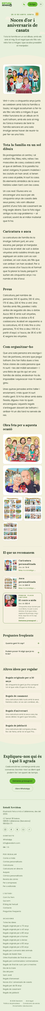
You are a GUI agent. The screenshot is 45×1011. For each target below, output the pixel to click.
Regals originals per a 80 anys (16, 933)
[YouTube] (23, 829)
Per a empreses (10, 882)
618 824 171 (7, 823)
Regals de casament (12, 989)
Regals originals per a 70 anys (16, 926)
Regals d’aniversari (11, 978)
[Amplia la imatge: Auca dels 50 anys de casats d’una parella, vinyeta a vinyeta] (12, 509)
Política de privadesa (12, 1003)
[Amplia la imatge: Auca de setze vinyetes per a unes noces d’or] (10, 531)
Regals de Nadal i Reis (12, 954)
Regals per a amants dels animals (17, 950)
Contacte (7, 908)
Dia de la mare (9, 968)
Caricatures (8, 865)
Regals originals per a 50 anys (15, 947)
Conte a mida (9, 858)
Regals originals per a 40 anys (16, 929)
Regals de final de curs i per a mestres (19, 964)
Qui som (6, 901)
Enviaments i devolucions (22, 1006)
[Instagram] (5, 829)
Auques (6, 872)
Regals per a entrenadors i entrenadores (20, 961)
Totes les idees (9, 922)
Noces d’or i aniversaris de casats (17, 982)
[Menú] (40, 4)
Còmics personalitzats (12, 875)
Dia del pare (8, 971)
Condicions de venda (31, 1003)
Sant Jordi (7, 975)
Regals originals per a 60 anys (16, 943)
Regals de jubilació (11, 992)
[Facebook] (11, 829)
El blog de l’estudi (10, 904)
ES (8, 847)
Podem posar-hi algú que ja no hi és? (20, 652)
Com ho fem (8, 897)
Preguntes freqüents (12, 911)
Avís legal (29, 1001)
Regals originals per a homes (15, 936)
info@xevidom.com (11, 843)
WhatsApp (7, 839)
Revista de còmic (10, 879)
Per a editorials (9, 886)
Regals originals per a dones (15, 940)
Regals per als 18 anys (12, 985)
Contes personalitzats (12, 861)
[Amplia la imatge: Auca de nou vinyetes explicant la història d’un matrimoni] (33, 509)
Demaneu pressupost (22, 781)
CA (4, 847)
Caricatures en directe (13, 868)
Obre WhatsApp (22, 788)
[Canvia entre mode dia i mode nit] (24, 4)
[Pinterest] (29, 829)
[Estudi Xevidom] (7, 4)
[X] (17, 829)
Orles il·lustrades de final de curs (17, 957)
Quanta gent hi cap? (15, 643)
